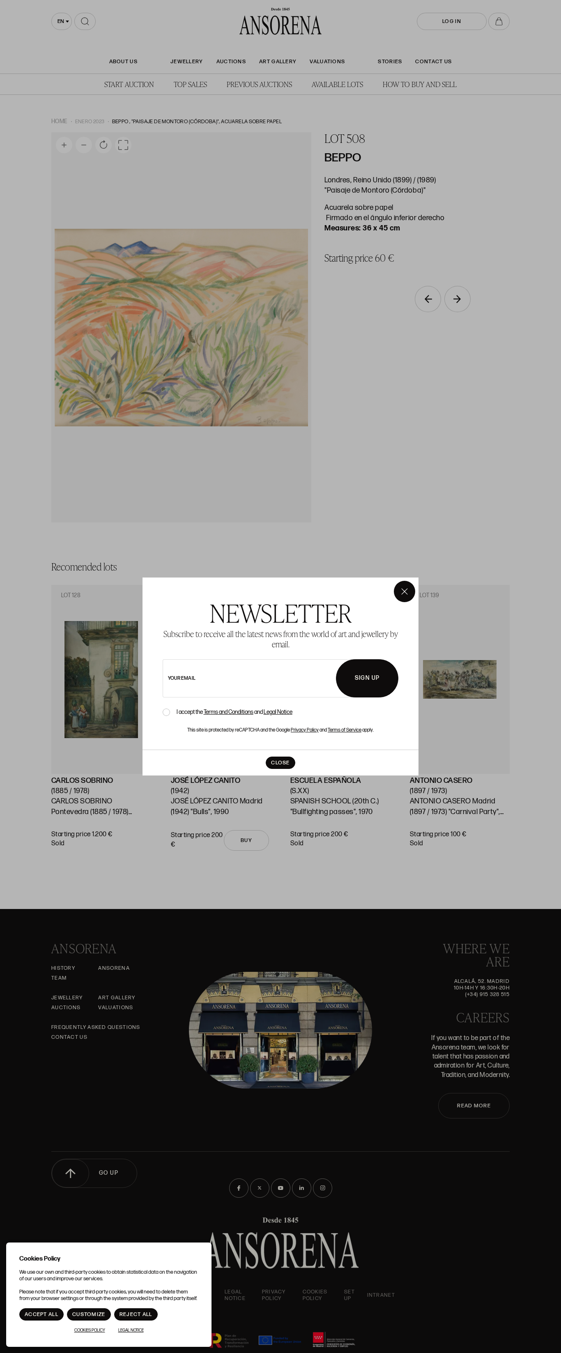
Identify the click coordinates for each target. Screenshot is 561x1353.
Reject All (136, 1314)
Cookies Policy (89, 1330)
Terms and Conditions (228, 712)
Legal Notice (278, 712)
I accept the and (234, 712)
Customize (89, 1314)
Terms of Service (344, 730)
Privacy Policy (305, 730)
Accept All (41, 1314)
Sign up (367, 677)
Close (280, 762)
